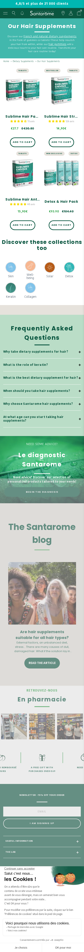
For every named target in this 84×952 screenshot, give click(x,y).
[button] (19, 121)
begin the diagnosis (42, 492)
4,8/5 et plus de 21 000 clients (42, 4)
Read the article (42, 663)
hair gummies (57, 44)
